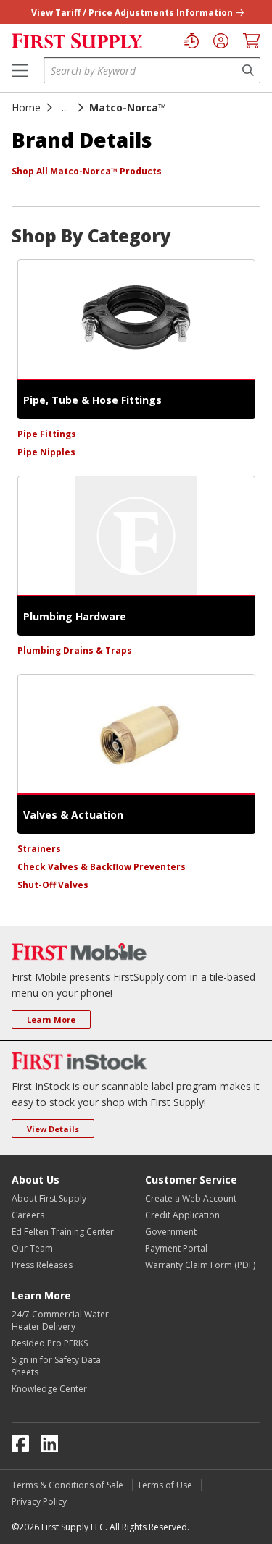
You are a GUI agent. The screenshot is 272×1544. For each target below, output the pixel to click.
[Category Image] (136, 319)
